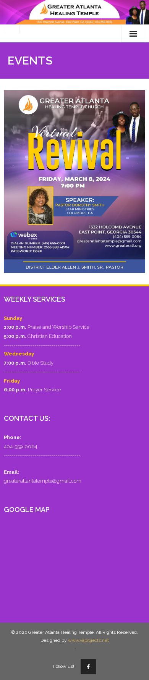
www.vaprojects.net (88, 640)
